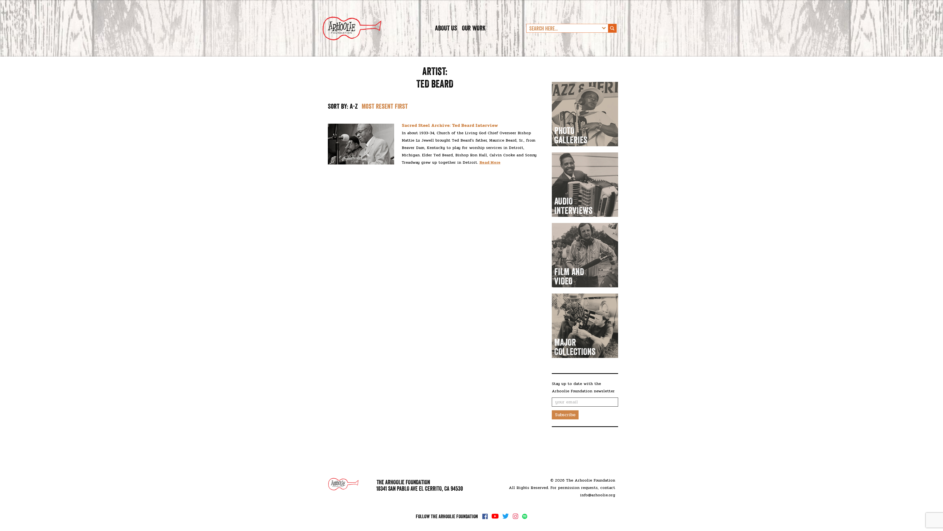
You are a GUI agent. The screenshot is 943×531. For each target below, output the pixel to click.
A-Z (354, 106)
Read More (489, 162)
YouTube (495, 516)
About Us (446, 28)
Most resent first (385, 106)
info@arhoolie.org (597, 495)
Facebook (485, 516)
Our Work (473, 28)
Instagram (515, 516)
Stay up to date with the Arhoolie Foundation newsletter (583, 387)
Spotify (524, 516)
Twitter (505, 516)
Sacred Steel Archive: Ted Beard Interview (450, 125)
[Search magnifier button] (612, 28)
